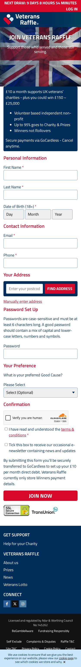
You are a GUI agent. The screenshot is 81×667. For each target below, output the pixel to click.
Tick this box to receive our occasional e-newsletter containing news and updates (42, 448)
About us (10, 563)
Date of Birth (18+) (20, 206)
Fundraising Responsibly (53, 631)
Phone (10, 255)
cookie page (66, 658)
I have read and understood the (41, 432)
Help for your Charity (20, 544)
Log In (72, 9)
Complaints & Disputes (41, 641)
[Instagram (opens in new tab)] (22, 603)
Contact (70, 648)
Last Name (13, 187)
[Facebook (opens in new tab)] (6, 603)
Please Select (14, 385)
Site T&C (11, 648)
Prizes (8, 570)
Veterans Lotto (15, 584)
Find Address (59, 289)
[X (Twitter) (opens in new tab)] (14, 603)
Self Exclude (14, 641)
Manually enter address (22, 301)
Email (9, 235)
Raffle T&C (68, 641)
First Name (13, 167)
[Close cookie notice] (64, 661)
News (8, 577)
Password (11, 346)
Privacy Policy (30, 648)
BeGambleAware (22, 631)
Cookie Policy (52, 648)
